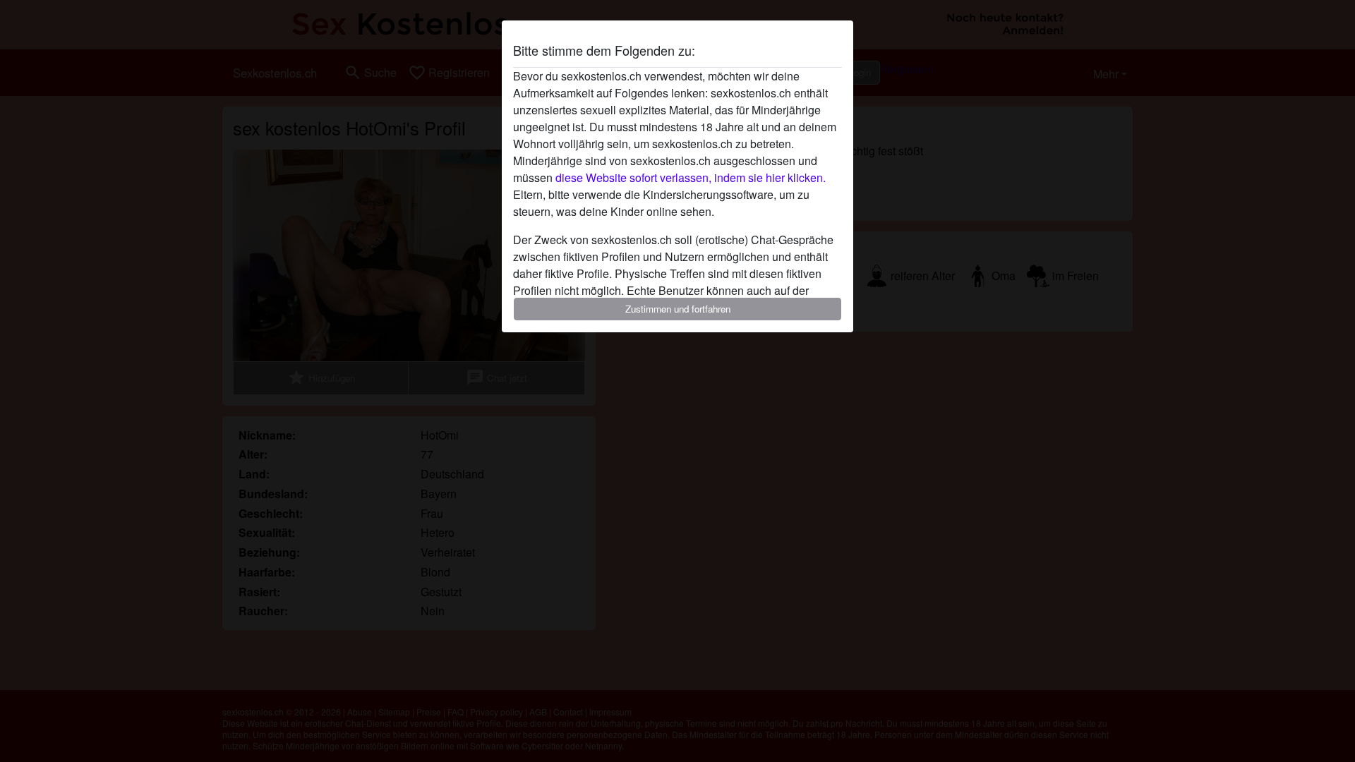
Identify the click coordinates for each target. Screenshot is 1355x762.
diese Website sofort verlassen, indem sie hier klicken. (690, 177)
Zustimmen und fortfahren (677, 308)
